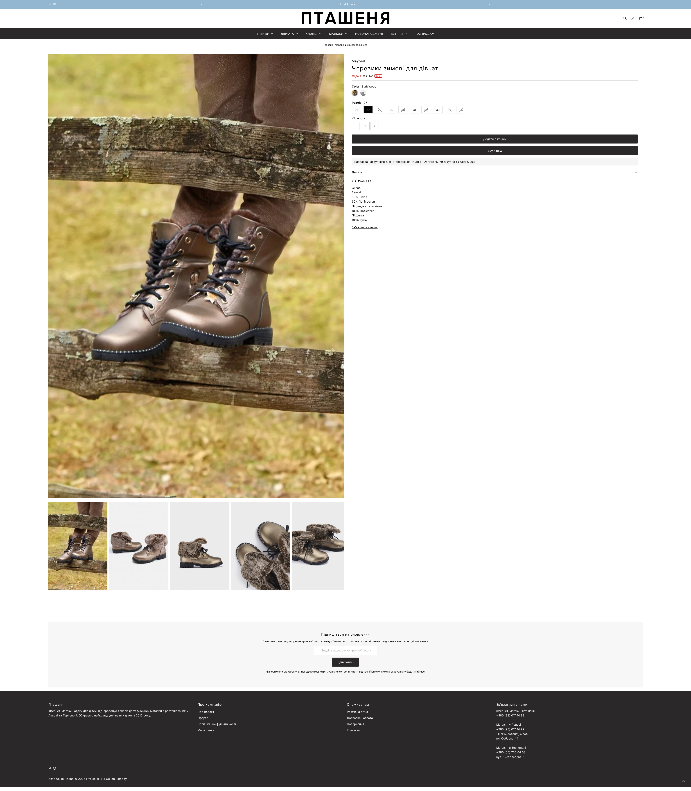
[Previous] (202, 4)
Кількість (358, 118)
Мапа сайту (206, 730)
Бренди (263, 33)
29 (391, 110)
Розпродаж (425, 33)
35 (462, 110)
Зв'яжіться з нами (365, 227)
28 (381, 110)
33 (438, 110)
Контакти (353, 730)
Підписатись (345, 662)
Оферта (203, 718)
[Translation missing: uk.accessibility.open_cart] (641, 18)
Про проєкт (206, 712)
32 (427, 110)
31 (414, 110)
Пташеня (92, 779)
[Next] (489, 4)
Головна (328, 44)
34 (451, 110)
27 (368, 110)
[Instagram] (54, 4)
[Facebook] (50, 4)
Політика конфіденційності (217, 724)
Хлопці (312, 33)
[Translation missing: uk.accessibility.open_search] (625, 18)
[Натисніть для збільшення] (338, 60)
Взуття (397, 33)
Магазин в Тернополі (511, 747)
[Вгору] (683, 781)
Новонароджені (369, 33)
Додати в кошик (494, 139)
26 (358, 110)
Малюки (336, 33)
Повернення (355, 724)
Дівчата (288, 33)
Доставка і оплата (360, 718)
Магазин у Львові (508, 724)
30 (404, 110)
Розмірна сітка (357, 712)
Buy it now (495, 151)
